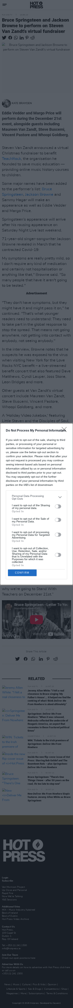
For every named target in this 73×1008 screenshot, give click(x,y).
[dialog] (36, 504)
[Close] (65, 430)
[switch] (58, 506)
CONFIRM (22, 572)
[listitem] (36, 497)
